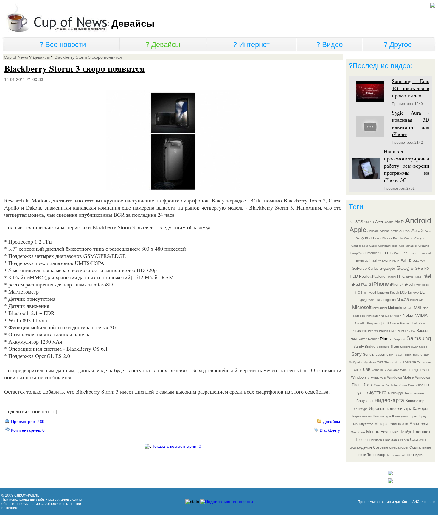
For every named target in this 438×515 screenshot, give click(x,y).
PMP (392, 331)
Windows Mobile (400, 377)
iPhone (380, 284)
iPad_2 (366, 284)
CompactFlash (388, 245)
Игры (407, 409)
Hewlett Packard (372, 276)
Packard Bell (408, 323)
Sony (357, 354)
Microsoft (361, 307)
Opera (384, 323)
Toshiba (409, 362)
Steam (424, 354)
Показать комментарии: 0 (176, 446)
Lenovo (413, 292)
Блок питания (414, 393)
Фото (406, 455)
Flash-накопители (384, 260)
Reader (373, 339)
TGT (380, 362)
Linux (378, 300)
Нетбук (405, 432)
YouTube (391, 385)
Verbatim (377, 370)
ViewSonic (392, 370)
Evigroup (362, 260)
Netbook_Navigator (366, 315)
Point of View (406, 331)
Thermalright (392, 362)
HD (426, 268)
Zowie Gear (407, 385)
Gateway (419, 260)
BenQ (360, 238)
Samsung (418, 338)
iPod (409, 284)
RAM (353, 339)
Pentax (373, 331)
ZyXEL (361, 393)
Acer (379, 222)
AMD (399, 221)
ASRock (404, 230)
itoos (425, 284)
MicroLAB (416, 300)
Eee (404, 253)
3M (366, 222)
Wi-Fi (425, 370)
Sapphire (383, 346)
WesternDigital (410, 370)
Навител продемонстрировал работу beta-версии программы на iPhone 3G (406, 165)
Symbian (370, 362)
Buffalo (398, 238)
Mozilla (408, 308)
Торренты (393, 455)
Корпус (423, 416)
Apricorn (373, 230)
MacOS (403, 300)
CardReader (359, 245)
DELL (384, 253)
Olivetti (359, 323)
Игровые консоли (386, 408)
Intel (426, 276)
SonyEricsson (374, 354)
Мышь (372, 431)
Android (418, 220)
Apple (358, 229)
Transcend (424, 362)
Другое (400, 44)
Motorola (395, 308)
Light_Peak (366, 300)
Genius (373, 268)
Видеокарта (389, 400)
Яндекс (417, 455)
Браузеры (364, 401)
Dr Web (395, 253)
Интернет (254, 44)
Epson (413, 253)
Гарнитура (360, 409)
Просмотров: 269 (27, 421)
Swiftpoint (355, 362)
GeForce (359, 268)
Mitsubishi (379, 308)
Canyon (419, 238)
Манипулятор (363, 424)
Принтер (375, 439)
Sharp (394, 346)
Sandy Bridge (364, 346)
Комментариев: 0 (28, 430)
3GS (359, 222)
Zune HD (422, 385)
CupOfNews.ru (26, 495)
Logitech (389, 300)
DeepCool (357, 253)
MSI (417, 307)
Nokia (408, 315)
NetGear (386, 315)
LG (422, 292)
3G (352, 222)
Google (405, 268)
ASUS (417, 230)
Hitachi (391, 276)
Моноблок (358, 432)
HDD (354, 276)
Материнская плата (391, 424)
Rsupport (399, 339)
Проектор (390, 439)
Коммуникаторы (404, 416)
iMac (418, 276)
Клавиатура (382, 416)
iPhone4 (397, 285)
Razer (362, 339)
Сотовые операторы (390, 447)
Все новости (65, 44)
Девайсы (165, 44)
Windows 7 (360, 377)
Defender (372, 253)
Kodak (394, 292)
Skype (423, 346)
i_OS (358, 292)
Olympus (372, 323)
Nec (425, 308)
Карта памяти (362, 416)
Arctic (394, 230)
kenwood (370, 292)
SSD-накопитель (407, 354)
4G (372, 222)
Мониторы (418, 424)
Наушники (389, 432)
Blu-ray (387, 238)
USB (366, 370)
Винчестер (414, 401)
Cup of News (16, 57)
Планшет (421, 431)
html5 (410, 276)
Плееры (361, 440)
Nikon (397, 315)
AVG (428, 230)
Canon (408, 238)
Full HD (406, 260)
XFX (370, 385)
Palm (422, 323)
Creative (424, 245)
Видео (332, 44)
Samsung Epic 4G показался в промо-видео (410, 88)
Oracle (394, 323)
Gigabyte (387, 268)
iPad (356, 284)
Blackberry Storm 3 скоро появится (88, 57)
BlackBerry (330, 430)
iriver (417, 284)
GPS (419, 268)
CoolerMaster (408, 245)
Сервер (403, 439)
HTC (401, 276)
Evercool (425, 253)
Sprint (390, 354)
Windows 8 (378, 377)
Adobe (389, 222)
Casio (373, 245)
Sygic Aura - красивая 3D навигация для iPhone (410, 123)
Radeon (422, 330)
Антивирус (396, 393)
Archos (384, 230)
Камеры (420, 408)
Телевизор (376, 455)
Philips (383, 331)
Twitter (357, 370)
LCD (403, 292)
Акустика (376, 392)
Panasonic (359, 331)
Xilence (379, 385)
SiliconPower (409, 346)
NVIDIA (421, 315)
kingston (383, 292)
